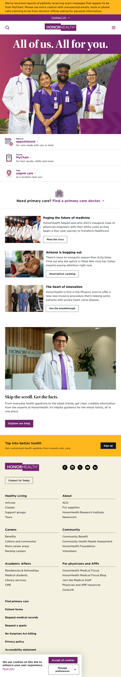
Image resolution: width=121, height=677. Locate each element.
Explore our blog (19, 423)
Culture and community (20, 541)
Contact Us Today (19, 480)
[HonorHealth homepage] (60, 27)
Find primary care (17, 601)
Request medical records (21, 617)
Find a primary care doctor (76, 201)
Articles (10, 502)
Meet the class (55, 239)
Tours (8, 517)
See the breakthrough (62, 308)
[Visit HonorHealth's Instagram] (72, 467)
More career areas (17, 546)
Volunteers (69, 551)
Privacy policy (14, 641)
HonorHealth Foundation (78, 546)
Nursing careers (15, 551)
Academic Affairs (18, 563)
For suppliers (71, 507)
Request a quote (16, 625)
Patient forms (14, 609)
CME (8, 584)
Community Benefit (75, 536)
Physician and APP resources (81, 584)
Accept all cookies (63, 660)
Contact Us (58, 17)
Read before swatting (62, 274)
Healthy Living (16, 495)
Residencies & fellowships (22, 570)
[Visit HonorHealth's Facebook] (64, 467)
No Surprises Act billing (20, 633)
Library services (15, 580)
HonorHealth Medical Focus (80, 570)
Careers (10, 529)
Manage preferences (62, 669)
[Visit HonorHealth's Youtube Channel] (87, 467)
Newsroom (69, 517)
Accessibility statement (20, 649)
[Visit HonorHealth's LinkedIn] (95, 467)
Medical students (16, 575)
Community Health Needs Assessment (87, 541)
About (67, 495)
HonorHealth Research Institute (83, 512)
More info (8, 669)
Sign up (108, 445)
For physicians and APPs (80, 563)
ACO (65, 502)
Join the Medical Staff (76, 580)
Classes (10, 507)
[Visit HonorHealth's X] (80, 467)
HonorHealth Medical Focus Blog (84, 575)
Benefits (10, 536)
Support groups (15, 512)
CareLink (68, 589)
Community (71, 529)
